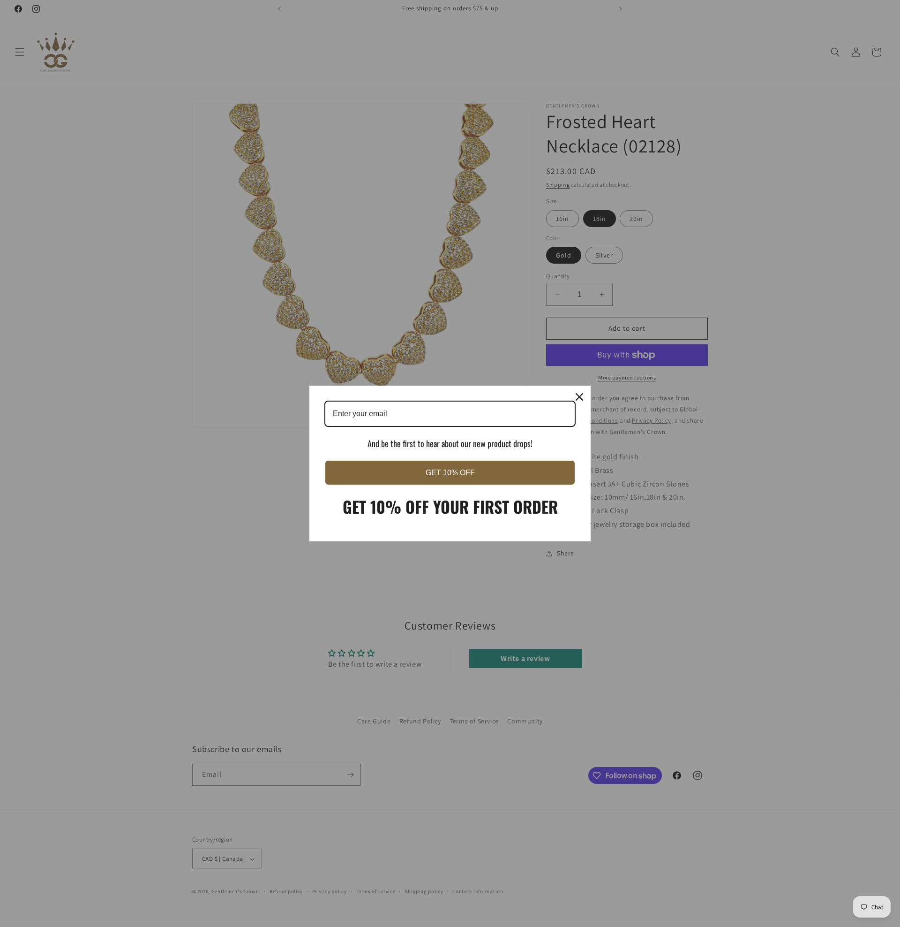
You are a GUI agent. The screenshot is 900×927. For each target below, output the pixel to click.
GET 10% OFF (450, 473)
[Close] (579, 397)
